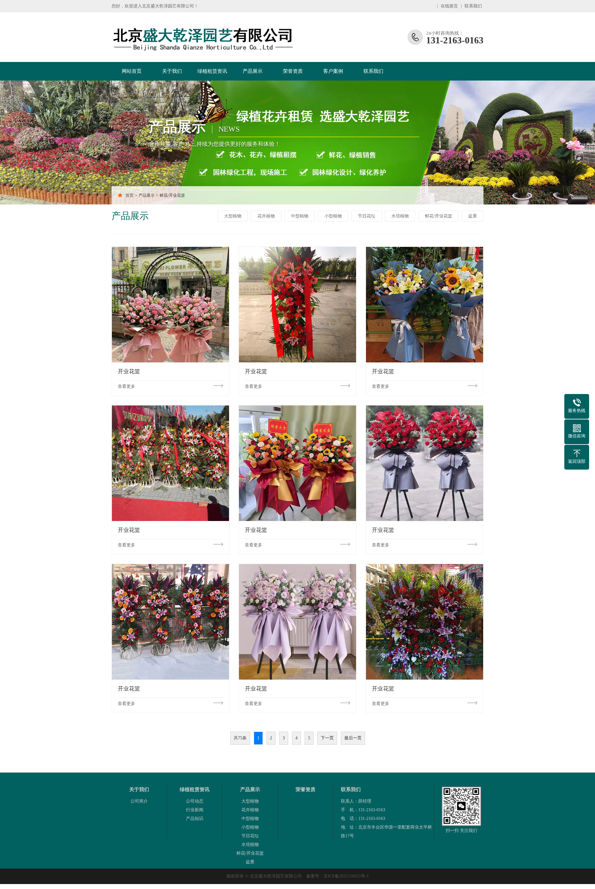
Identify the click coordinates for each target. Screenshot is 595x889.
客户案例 (333, 71)
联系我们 (473, 6)
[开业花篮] (170, 304)
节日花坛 (366, 216)
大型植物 (232, 216)
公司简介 (139, 801)
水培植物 (400, 216)
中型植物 (299, 216)
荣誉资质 (293, 71)
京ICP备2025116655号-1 (346, 876)
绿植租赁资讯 (212, 71)
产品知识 (194, 818)
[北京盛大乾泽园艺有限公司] (203, 37)
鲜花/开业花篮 (172, 195)
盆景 (472, 216)
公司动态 (194, 801)
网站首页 (132, 71)
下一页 (327, 738)
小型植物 (333, 216)
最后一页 (353, 738)
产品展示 (252, 71)
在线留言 (449, 6)
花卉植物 (266, 216)
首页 (130, 195)
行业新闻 (194, 810)
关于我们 (172, 71)
